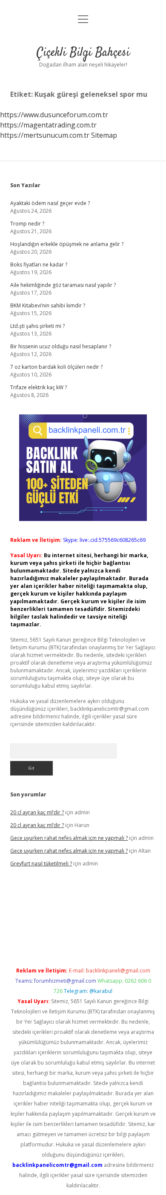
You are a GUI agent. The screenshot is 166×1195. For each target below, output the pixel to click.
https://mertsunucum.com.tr (44, 135)
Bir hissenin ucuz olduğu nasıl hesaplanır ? (60, 346)
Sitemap (104, 135)
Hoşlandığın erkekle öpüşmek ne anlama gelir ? (66, 244)
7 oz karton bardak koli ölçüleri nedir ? (56, 366)
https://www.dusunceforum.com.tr (54, 114)
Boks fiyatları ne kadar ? (38, 264)
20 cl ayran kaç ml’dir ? (37, 812)
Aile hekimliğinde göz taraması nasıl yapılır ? (63, 285)
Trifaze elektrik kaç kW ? (38, 387)
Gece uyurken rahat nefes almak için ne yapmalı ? (69, 838)
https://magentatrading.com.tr (48, 125)
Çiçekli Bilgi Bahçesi (83, 52)
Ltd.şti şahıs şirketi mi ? (37, 326)
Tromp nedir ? (27, 223)
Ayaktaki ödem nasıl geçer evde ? (50, 203)
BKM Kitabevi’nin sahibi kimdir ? (47, 305)
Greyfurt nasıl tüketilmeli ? (41, 863)
